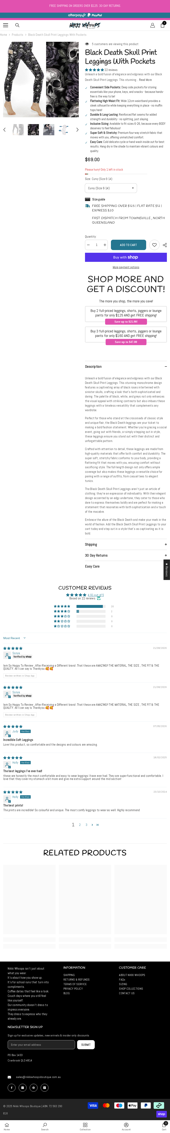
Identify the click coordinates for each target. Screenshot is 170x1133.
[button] (4, 130)
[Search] (17, 25)
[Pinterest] (34, 1088)
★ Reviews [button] (167, 570)
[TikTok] (45, 1088)
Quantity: (91, 236)
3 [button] (86, 825)
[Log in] (152, 25)
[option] (41, 79)
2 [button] (80, 825)
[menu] (5, 25)
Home (3, 35)
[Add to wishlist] (154, 245)
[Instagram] (23, 1088)
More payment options (126, 267)
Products (17, 35)
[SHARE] (163, 245)
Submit (86, 1045)
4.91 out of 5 (96, 595)
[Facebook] (12, 1088)
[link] (29, 939)
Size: (98, 179)
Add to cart (128, 245)
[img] (13, 648)
